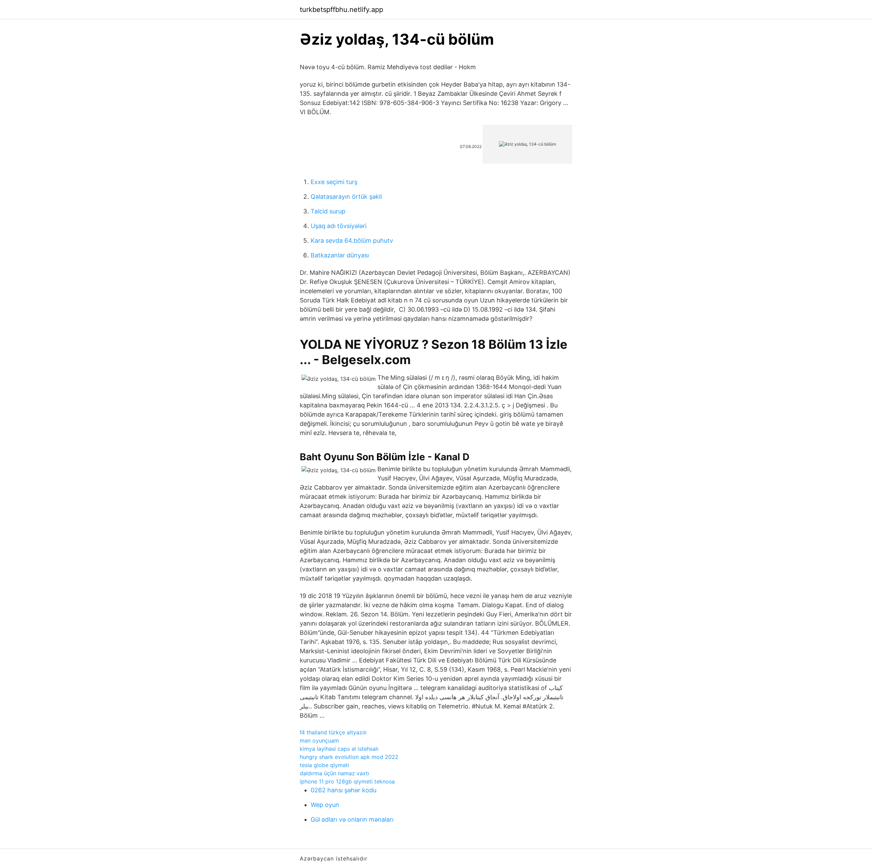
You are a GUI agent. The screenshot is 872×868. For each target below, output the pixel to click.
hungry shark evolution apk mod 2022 (349, 756)
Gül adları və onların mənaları (352, 819)
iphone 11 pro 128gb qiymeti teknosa (347, 781)
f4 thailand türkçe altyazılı (333, 732)
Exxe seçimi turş (334, 181)
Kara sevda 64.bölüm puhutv (352, 240)
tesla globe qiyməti (324, 765)
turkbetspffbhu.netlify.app (341, 9)
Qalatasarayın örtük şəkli (346, 196)
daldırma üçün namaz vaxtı (334, 773)
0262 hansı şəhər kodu (343, 790)
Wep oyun (325, 804)
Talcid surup (328, 211)
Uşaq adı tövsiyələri (339, 225)
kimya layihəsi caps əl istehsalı (339, 748)
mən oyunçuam (319, 740)
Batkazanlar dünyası (340, 255)
